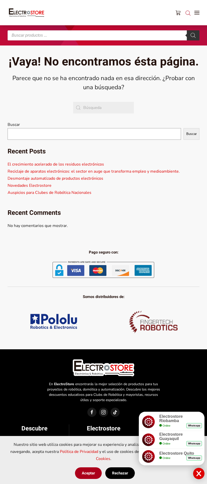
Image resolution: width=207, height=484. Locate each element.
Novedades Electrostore (29, 185)
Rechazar (120, 473)
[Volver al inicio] (26, 13)
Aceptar (88, 473)
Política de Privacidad (79, 451)
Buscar (14, 124)
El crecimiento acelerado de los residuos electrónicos (56, 164)
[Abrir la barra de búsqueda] (188, 12)
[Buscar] (193, 35)
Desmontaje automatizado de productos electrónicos (55, 178)
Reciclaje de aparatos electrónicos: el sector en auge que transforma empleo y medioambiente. (94, 171)
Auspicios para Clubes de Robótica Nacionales (49, 192)
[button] (196, 13)
